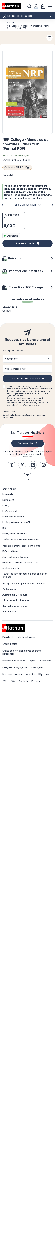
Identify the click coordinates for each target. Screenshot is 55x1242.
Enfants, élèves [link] (10, 551)
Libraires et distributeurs (15, 600)
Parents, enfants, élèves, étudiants (21, 545)
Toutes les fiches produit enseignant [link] (20, 539)
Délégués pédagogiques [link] (15, 667)
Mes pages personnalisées (19, 16)
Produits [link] (35, 681)
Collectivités (9, 589)
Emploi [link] (32, 660)
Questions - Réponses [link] (37, 674)
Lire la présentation (25, 204)
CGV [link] (13, 681)
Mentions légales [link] (26, 637)
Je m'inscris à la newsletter (25, 378)
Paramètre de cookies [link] (13, 660)
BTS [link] (4, 527)
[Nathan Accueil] (11, 6)
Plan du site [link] (8, 637)
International (9, 611)
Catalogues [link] (37, 667)
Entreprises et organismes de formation (23, 583)
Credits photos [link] (9, 644)
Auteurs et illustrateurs (14, 594)
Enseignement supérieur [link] (14, 533)
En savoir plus (9, 411)
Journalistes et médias (14, 606)
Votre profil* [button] (11, 358)
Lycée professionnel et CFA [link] (16, 522)
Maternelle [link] (7, 494)
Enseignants (9, 488)
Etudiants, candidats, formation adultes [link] (21, 562)
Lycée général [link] (9, 511)
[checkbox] (4, 386)
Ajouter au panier (25, 243)
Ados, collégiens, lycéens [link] (15, 557)
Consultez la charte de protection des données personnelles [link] (24, 416)
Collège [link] (6, 505)
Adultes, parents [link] (10, 568)
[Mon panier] (43, 6)
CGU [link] (4, 681)
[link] (11, 465)
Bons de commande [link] (12, 674)
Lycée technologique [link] (13, 516)
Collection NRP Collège (17, 167)
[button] (27, 92)
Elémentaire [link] (8, 500)
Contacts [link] (23, 681)
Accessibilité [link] (45, 660)
